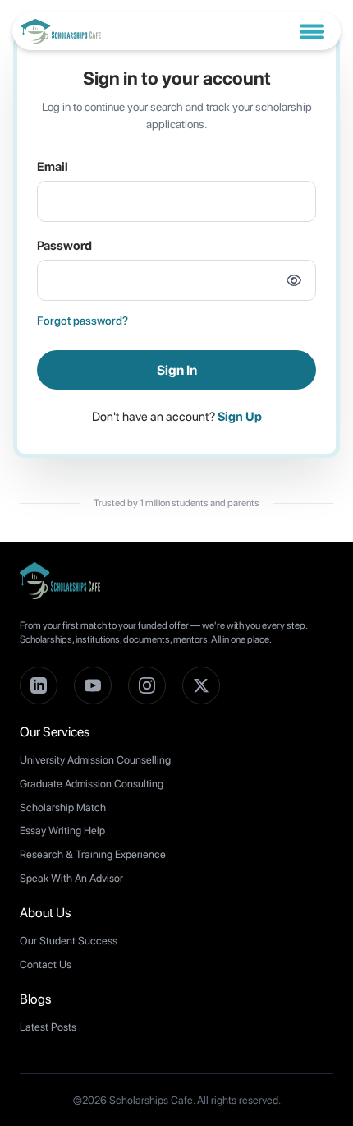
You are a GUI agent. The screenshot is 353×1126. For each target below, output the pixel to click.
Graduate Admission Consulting (91, 784)
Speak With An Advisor (71, 878)
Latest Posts (48, 1027)
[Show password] (294, 280)
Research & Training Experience (93, 854)
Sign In (177, 370)
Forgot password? (82, 320)
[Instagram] (147, 685)
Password (64, 245)
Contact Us (45, 964)
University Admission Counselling (95, 760)
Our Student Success (68, 940)
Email (52, 166)
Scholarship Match (63, 807)
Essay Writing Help (62, 830)
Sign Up (240, 416)
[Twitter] (201, 685)
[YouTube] (93, 685)
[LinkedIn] (38, 685)
